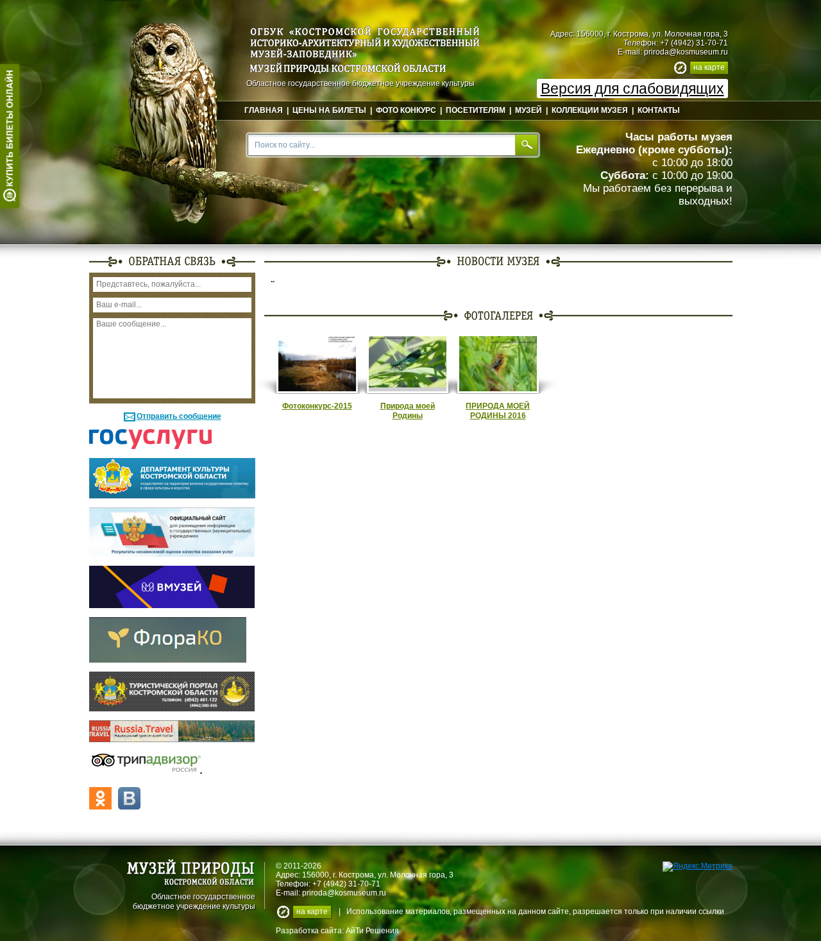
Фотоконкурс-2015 (317, 406)
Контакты (659, 110)
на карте (709, 67)
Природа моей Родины (407, 411)
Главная (263, 110)
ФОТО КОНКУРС (406, 110)
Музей (528, 110)
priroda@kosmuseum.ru (686, 51)
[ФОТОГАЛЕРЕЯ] (498, 315)
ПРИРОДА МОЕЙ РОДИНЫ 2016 (498, 411)
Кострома (356, 874)
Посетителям (475, 110)
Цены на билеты (329, 110)
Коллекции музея (590, 110)
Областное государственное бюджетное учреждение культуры (194, 900)
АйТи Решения (372, 930)
